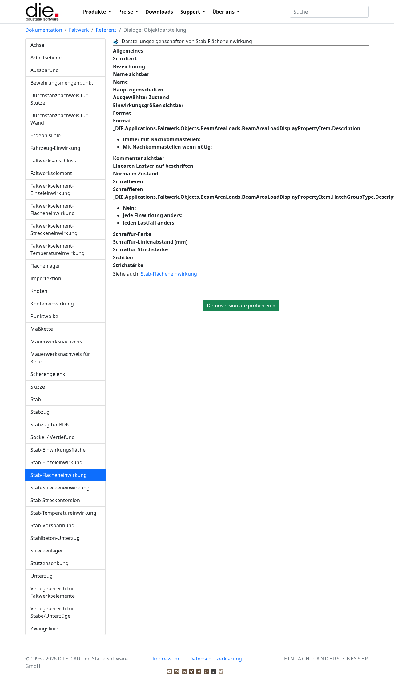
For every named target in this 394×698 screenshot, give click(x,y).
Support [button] (190, 11)
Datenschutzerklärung (215, 658)
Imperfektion (45, 278)
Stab (35, 399)
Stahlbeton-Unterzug (55, 538)
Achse (37, 45)
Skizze (37, 386)
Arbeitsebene (46, 57)
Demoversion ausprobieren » (241, 305)
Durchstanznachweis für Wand (59, 119)
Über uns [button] (224, 11)
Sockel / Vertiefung (52, 437)
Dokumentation (43, 29)
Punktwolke (44, 316)
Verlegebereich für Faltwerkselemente (52, 592)
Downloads (159, 11)
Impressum (165, 658)
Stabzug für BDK (49, 424)
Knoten (38, 291)
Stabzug (40, 412)
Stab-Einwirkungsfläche (58, 449)
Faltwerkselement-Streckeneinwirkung (54, 229)
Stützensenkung (49, 563)
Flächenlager (45, 265)
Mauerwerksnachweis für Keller (60, 358)
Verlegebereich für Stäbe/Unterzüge (52, 612)
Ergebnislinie (45, 135)
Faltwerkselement (51, 173)
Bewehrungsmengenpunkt (61, 82)
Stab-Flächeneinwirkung (58, 475)
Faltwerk (79, 29)
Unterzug (41, 575)
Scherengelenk (47, 374)
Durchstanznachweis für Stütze (59, 99)
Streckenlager (46, 550)
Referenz (106, 29)
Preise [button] (126, 11)
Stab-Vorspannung (52, 525)
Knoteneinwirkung (52, 303)
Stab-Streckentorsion (55, 500)
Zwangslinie (44, 628)
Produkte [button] (95, 11)
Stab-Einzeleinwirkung (56, 462)
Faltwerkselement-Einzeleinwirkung (52, 189)
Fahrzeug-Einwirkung (55, 148)
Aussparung (44, 70)
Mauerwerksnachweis (56, 341)
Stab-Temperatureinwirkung (63, 512)
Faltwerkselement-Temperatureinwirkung (57, 249)
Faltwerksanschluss (53, 160)
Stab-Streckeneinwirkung (60, 487)
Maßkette (41, 328)
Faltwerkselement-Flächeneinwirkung (52, 209)
